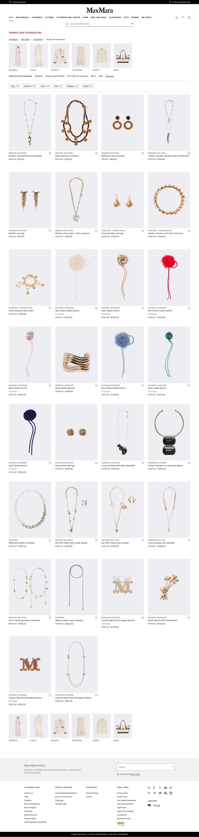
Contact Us (28, 793)
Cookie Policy (122, 797)
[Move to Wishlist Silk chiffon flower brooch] (96, 308)
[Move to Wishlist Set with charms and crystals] (142, 540)
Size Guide (28, 811)
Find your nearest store (181, 2)
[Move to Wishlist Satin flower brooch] (142, 308)
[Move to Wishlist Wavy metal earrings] (96, 463)
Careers (89, 797)
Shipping (27, 800)
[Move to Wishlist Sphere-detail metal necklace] (96, 618)
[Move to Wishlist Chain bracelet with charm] (50, 308)
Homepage (13, 39)
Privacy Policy (135, 774)
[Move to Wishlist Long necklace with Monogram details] (96, 695)
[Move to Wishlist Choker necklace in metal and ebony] (189, 463)
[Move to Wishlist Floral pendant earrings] (142, 231)
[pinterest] (149, 793)
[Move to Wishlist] (189, 153)
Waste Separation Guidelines (35, 822)
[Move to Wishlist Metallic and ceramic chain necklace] (96, 231)
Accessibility (122, 815)
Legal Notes (121, 807)
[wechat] (165, 793)
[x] (160, 787)
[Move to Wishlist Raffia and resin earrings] (142, 153)
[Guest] (177, 17)
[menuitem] (11, 17)
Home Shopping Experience (66, 793)
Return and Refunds (32, 804)
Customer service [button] (30, 2)
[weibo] (154, 793)
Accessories (38, 39)
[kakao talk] (160, 793)
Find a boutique (92, 793)
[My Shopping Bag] (189, 17)
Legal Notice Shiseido (125, 811)
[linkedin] (170, 793)
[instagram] (149, 787)
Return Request (30, 807)
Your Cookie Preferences (126, 800)
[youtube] (165, 787)
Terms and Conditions (125, 804)
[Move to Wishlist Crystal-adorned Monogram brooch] (142, 618)
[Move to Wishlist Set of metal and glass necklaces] (50, 618)
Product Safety (30, 818)
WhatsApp (59, 800)
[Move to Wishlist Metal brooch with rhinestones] (189, 618)
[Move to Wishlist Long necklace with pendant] (189, 540)
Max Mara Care (60, 804)
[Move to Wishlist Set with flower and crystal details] (96, 540)
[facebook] (154, 787)
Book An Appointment (63, 797)
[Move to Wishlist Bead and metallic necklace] (50, 540)
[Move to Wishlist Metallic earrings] (50, 231)
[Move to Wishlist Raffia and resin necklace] (96, 153)
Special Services (30, 815)
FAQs (26, 797)
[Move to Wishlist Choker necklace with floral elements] (189, 231)
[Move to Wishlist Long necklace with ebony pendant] (142, 463)
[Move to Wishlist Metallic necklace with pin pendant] (50, 153)
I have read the (129, 774)
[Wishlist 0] (183, 17)
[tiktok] (170, 787)
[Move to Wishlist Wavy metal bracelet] (96, 385)
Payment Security (124, 818)
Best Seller (25, 39)
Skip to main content (10, 1)
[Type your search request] (132, 23)
